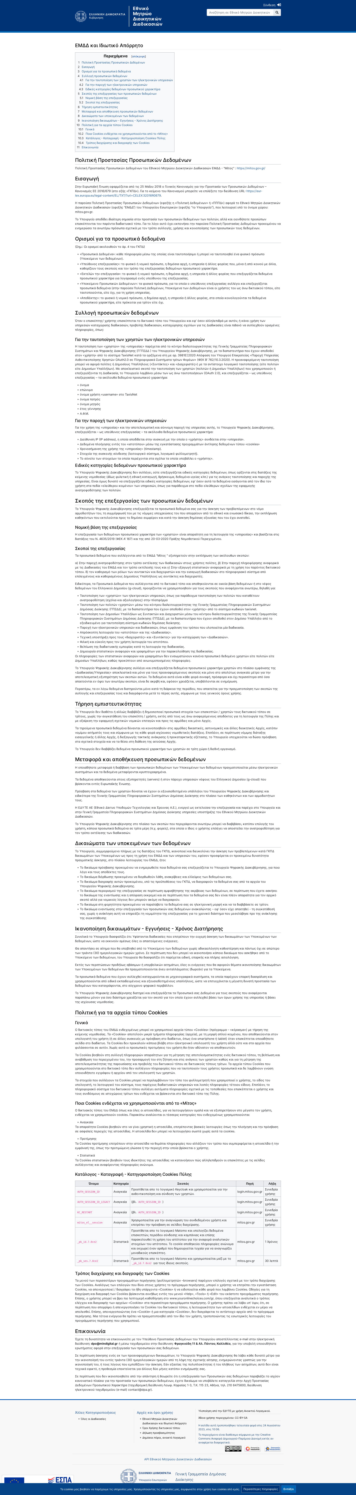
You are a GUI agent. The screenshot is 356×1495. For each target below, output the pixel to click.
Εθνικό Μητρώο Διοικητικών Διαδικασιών (147, 16)
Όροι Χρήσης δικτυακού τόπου (161, 1427)
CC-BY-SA (241, 1417)
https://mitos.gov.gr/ (251, 168)
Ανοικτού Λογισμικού (257, 1410)
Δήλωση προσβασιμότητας (158, 1432)
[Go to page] (277, 12)
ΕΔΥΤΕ (227, 1410)
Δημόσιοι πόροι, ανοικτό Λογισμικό (163, 1437)
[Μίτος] (102, 16)
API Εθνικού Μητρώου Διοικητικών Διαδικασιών (178, 1459)
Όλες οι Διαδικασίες (93, 1418)
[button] (260, 1489)
